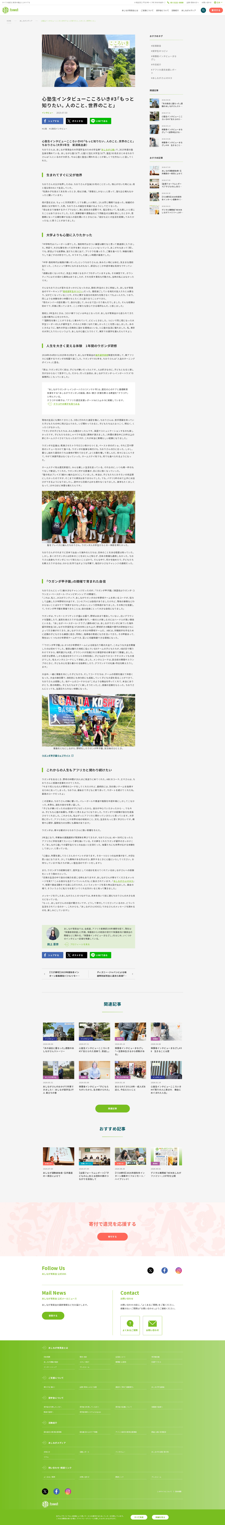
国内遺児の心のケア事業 (89, 1432)
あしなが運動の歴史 (51, 1362)
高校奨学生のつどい (73, 291)
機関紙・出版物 (120, 1362)
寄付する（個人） (49, 1387)
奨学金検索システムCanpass (90, 1412)
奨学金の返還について (123, 1407)
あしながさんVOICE (123, 881)
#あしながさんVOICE (161, 78)
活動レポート (84, 1452)
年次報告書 (155, 1357)
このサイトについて (164, 1491)
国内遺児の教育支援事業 (53, 1432)
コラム (46, 1457)
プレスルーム (84, 1367)
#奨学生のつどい (159, 50)
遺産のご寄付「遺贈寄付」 (124, 1387)
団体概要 (47, 1357)
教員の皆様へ (49, 1412)
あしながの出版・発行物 (159, 1452)
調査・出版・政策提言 (158, 1432)
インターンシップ (50, 1367)
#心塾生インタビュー (58, 128)
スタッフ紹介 (84, 1362)
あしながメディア (26, 21)
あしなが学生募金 (157, 1387)
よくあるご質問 (49, 1477)
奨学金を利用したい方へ (53, 1407)
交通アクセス (156, 1362)
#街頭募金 (156, 45)
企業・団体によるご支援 (88, 1387)
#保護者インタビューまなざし (164, 58)
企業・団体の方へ (193, 2)
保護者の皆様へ (157, 1407)
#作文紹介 (156, 64)
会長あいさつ (120, 1357)
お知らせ (47, 1452)
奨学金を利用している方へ (89, 1407)
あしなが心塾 (107, 149)
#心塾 (44, 128)
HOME (9, 21)
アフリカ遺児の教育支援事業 (126, 1432)
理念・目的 (83, 1357)
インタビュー (47, 112)
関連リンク (119, 1477)
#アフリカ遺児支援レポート (164, 71)
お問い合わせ (206, 2)
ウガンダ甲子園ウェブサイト (56, 755)
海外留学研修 (101, 355)
